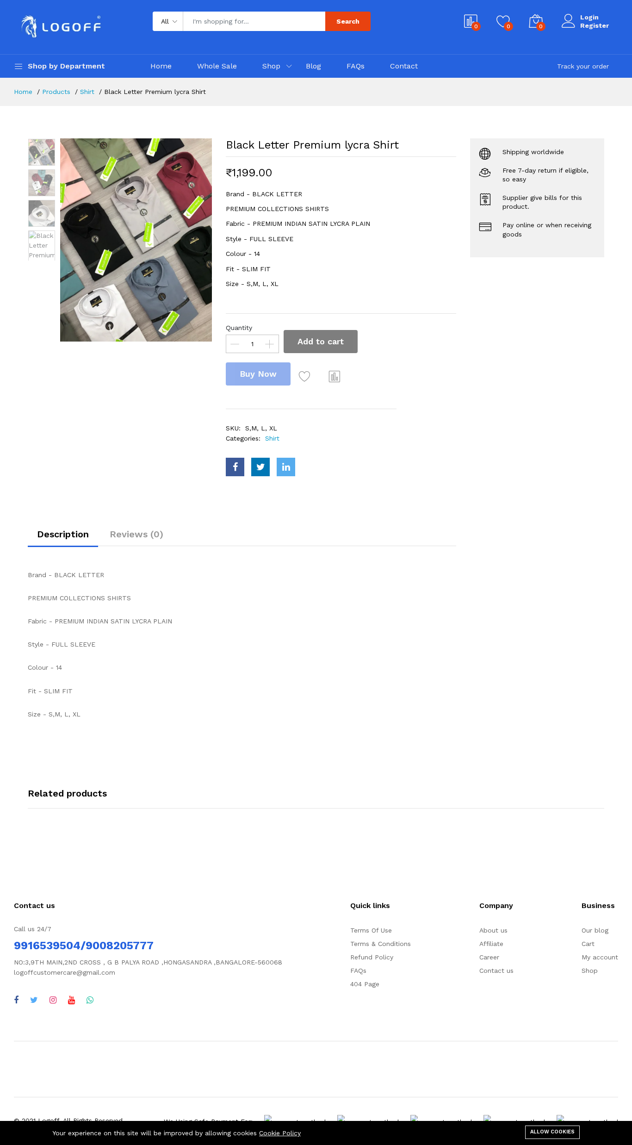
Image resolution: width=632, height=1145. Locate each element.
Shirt (87, 91)
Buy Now (258, 374)
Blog (313, 66)
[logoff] (71, 1000)
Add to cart (320, 341)
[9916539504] (90, 1000)
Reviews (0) (136, 534)
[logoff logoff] (16, 1000)
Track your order (583, 66)
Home (161, 66)
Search (347, 21)
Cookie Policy (280, 1133)
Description (63, 534)
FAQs (356, 66)
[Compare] (334, 376)
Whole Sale (217, 66)
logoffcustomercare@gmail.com (64, 972)
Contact (404, 66)
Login (589, 17)
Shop (271, 66)
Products (56, 91)
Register (594, 25)
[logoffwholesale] (53, 1000)
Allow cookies (552, 1132)
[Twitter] (34, 1000)
